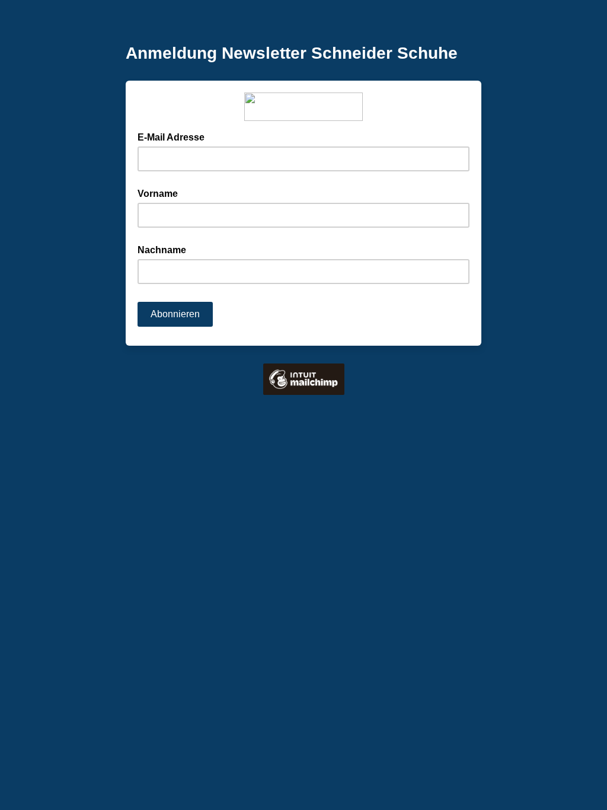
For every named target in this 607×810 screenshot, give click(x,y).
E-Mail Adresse (175, 136)
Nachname (162, 250)
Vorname (158, 194)
